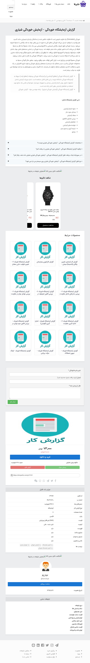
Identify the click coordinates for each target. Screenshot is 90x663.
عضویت (10, 11)
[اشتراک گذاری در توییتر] (52, 481)
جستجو (11, 7)
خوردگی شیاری (24, 545)
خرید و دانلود (45, 457)
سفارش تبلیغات (24, 651)
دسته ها (69, 21)
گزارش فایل (27, 467)
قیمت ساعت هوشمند (75, 615)
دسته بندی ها (59, 4)
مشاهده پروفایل (45, 584)
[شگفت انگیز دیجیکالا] (54, 172)
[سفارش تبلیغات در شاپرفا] (37, 172)
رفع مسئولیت (50, 657)
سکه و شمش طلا (77, 609)
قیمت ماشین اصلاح (76, 627)
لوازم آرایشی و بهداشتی (75, 618)
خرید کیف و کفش (77, 621)
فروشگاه (48, 4)
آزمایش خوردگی (35, 545)
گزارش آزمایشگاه (46, 545)
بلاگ (41, 4)
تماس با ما (25, 657)
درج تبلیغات (78, 605)
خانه (68, 4)
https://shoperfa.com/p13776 (23, 475)
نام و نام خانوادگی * (74, 370)
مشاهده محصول (48, 225)
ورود (11, 16)
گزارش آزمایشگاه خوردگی (44, 548)
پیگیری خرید (51, 651)
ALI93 (45, 575)
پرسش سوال (62, 467)
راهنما (33, 4)
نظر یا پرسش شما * (75, 386)
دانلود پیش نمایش (44, 463)
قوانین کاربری (51, 654)
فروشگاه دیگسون (77, 624)
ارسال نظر (12, 402)
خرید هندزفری (78, 612)
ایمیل (69, 377)
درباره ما (24, 4)
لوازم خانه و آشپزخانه (76, 630)
